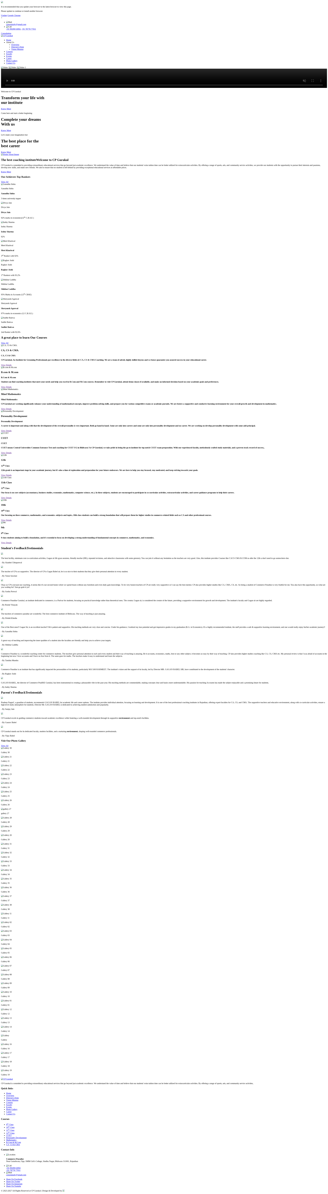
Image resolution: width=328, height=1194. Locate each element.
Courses (9, 51)
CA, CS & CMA (13, 1145)
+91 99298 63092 (13, 29)
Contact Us (10, 63)
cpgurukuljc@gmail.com (16, 24)
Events (9, 56)
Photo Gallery (11, 61)
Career (9, 58)
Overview (15, 45)
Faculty (9, 54)
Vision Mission (17, 49)
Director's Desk (17, 47)
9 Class (9, 1124)
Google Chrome (13, 15)
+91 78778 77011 (29, 29)
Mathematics (11, 1140)
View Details (6, 365)
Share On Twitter (13, 1181)
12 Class (10, 1133)
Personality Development (16, 1138)
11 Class (10, 1130)
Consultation (6, 33)
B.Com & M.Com (13, 1142)
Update (4, 15)
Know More (6, 109)
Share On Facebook (14, 1179)
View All (4, 182)
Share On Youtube (13, 1186)
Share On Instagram (14, 1184)
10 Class (10, 1127)
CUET (9, 1135)
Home (8, 40)
